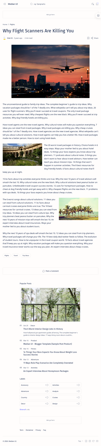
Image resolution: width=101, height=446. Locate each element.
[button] (78, 289)
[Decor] (33, 325)
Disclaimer (29, 430)
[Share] (94, 38)
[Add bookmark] (88, 38)
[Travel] (16, 255)
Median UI (13, 4)
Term (21, 430)
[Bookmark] (97, 4)
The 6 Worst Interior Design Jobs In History (43, 329)
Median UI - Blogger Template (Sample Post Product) (47, 344)
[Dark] (92, 4)
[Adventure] (35, 359)
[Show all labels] (24, 409)
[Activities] (34, 367)
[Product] (34, 340)
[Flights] (7, 255)
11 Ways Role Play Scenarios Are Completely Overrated (48, 363)
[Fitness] (33, 348)
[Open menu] (4, 4)
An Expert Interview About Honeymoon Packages (45, 371)
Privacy (38, 430)
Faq (44, 430)
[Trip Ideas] (26, 255)
